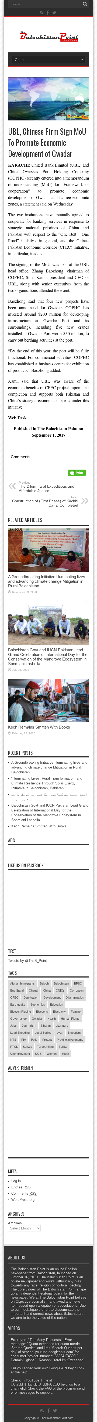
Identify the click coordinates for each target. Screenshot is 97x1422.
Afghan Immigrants (22, 983)
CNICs (60, 990)
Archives (15, 1223)
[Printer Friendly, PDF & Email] (77, 474)
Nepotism (74, 1032)
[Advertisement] (48, 1109)
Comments (24, 1193)
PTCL (14, 1046)
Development (52, 997)
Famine (76, 1011)
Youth (65, 1053)
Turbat (63, 1046)
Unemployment (20, 1053)
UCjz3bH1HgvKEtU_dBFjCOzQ (35, 1384)
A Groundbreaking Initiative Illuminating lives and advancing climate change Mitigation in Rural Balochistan (46, 581)
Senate (27, 1046)
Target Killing (45, 1046)
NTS (13, 1039)
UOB (38, 1053)
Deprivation (30, 997)
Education (56, 1004)
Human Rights (70, 1018)
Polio (34, 1039)
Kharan (46, 1025)
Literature (62, 1025)
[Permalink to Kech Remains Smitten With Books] (48, 721)
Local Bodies (43, 1032)
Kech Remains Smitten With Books (39, 727)
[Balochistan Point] (48, 38)
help (24, 1372)
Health (51, 1018)
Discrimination (75, 997)
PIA (23, 1039)
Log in (16, 1181)
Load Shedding (20, 1032)
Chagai (33, 990)
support (46, 1392)
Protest (47, 1039)
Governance (18, 1018)
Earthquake (17, 1004)
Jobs (13, 1025)
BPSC (78, 983)
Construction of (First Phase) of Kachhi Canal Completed (45, 501)
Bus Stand (17, 990)
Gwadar (37, 1018)
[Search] (85, 4)
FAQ (48, 1388)
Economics (37, 1004)
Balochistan (61, 983)
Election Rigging (20, 1011)
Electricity (59, 1011)
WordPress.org (22, 1200)
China (47, 990)
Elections (42, 1011)
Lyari (60, 1032)
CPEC (14, 997)
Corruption (77, 990)
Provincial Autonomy (70, 1039)
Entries (21, 1187)
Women (52, 1053)
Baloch (44, 983)
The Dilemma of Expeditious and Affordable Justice (46, 487)
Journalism (29, 1025)
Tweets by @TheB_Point (27, 961)
